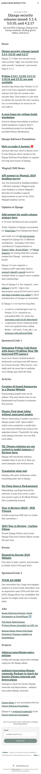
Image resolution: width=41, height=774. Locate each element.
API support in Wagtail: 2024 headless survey (19, 177)
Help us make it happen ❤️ (18, 146)
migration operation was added (16, 295)
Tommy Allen (8, 249)
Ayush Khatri (21, 249)
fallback (5, 288)
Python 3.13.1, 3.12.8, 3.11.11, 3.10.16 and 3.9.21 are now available (19, 79)
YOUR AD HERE (11, 580)
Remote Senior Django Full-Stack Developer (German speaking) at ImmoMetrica (17, 634)
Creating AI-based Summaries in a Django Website (19, 388)
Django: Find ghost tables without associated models (17, 413)
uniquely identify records (13, 272)
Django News (8, 702)
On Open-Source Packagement (20, 486)
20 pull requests (27, 236)
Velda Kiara (10, 230)
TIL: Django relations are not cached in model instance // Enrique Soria (18, 449)
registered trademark (22, 711)
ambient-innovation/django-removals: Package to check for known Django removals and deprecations (20, 675)
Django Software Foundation (15, 706)
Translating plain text (14, 471)
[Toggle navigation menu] (38, 3)
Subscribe (20, 741)
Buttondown (16, 769)
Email (6, 730)
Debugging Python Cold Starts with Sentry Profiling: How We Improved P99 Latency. (20, 351)
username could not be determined (21, 319)
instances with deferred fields (18, 333)
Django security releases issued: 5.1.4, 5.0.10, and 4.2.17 (20, 53)
